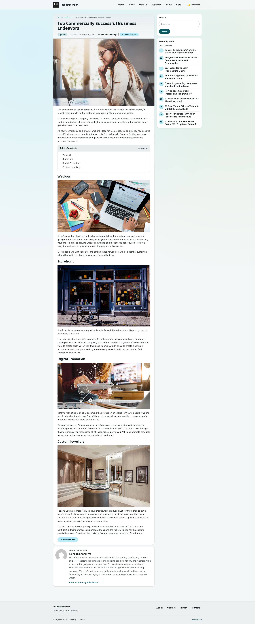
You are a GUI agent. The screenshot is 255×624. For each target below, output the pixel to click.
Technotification (69, 4)
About (159, 607)
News (132, 4)
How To (143, 4)
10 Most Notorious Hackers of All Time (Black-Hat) (182, 100)
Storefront (67, 159)
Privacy (183, 607)
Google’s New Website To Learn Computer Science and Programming (181, 60)
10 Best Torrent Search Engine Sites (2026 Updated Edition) (180, 51)
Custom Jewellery (71, 167)
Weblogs (66, 155)
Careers (196, 607)
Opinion (62, 34)
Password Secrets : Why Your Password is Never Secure (180, 115)
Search (164, 31)
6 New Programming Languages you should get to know (181, 84)
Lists (178, 4)
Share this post (129, 34)
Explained (157, 4)
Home (121, 4)
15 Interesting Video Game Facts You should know (181, 77)
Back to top (197, 620)
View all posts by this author (83, 582)
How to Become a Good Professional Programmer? (178, 92)
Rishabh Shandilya (109, 34)
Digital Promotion (71, 163)
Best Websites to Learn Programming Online (176, 69)
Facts (169, 4)
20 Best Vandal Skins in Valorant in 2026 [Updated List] (181, 107)
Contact (171, 607)
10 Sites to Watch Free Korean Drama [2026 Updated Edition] (180, 123)
